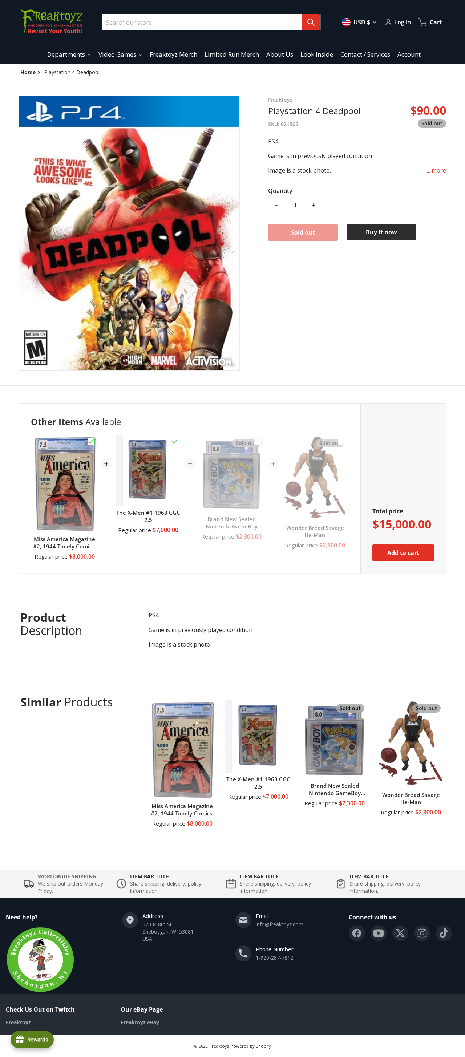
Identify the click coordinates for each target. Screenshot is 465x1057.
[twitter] (400, 933)
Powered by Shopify (251, 1046)
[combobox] (208, 22)
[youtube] (379, 933)
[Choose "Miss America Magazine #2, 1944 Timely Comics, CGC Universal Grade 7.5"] (91, 441)
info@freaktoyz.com (279, 924)
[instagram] (422, 933)
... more (436, 170)
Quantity (280, 191)
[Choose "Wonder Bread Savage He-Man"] (341, 441)
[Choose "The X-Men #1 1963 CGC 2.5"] (174, 441)
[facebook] (357, 933)
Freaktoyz (219, 1046)
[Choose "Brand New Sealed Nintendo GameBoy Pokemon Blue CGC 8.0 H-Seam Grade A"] (258, 441)
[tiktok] (444, 933)
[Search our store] (311, 22)
